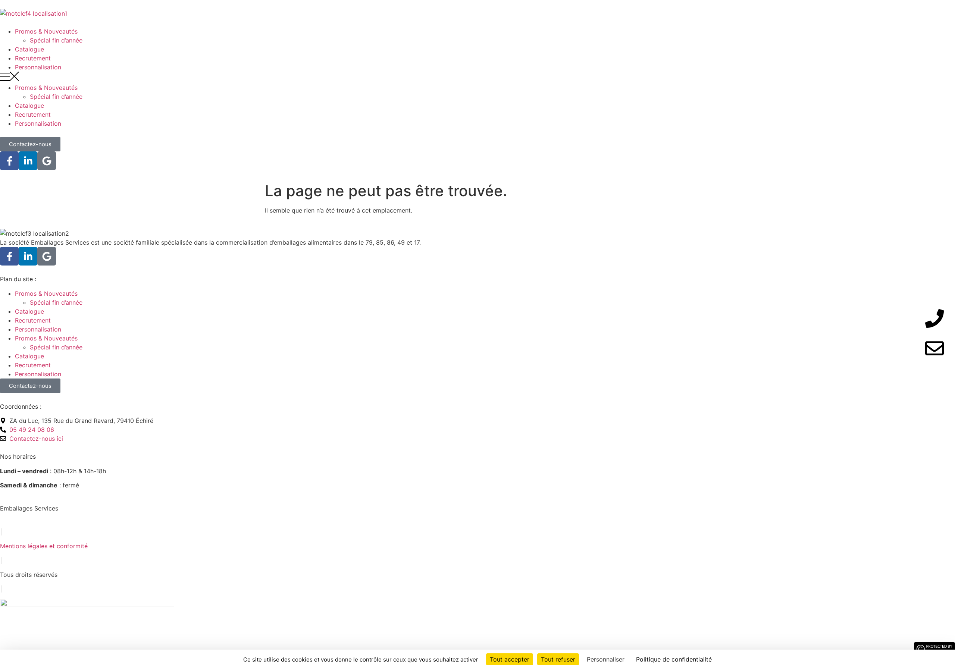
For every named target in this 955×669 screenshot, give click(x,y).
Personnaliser (605, 659)
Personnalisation (38, 67)
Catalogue (29, 49)
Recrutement (33, 58)
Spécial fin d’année (56, 40)
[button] (477, 77)
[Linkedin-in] (28, 160)
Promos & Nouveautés (46, 31)
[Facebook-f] (9, 160)
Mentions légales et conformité (44, 546)
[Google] (46, 160)
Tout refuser (558, 659)
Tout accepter (509, 659)
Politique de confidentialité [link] (674, 659)
